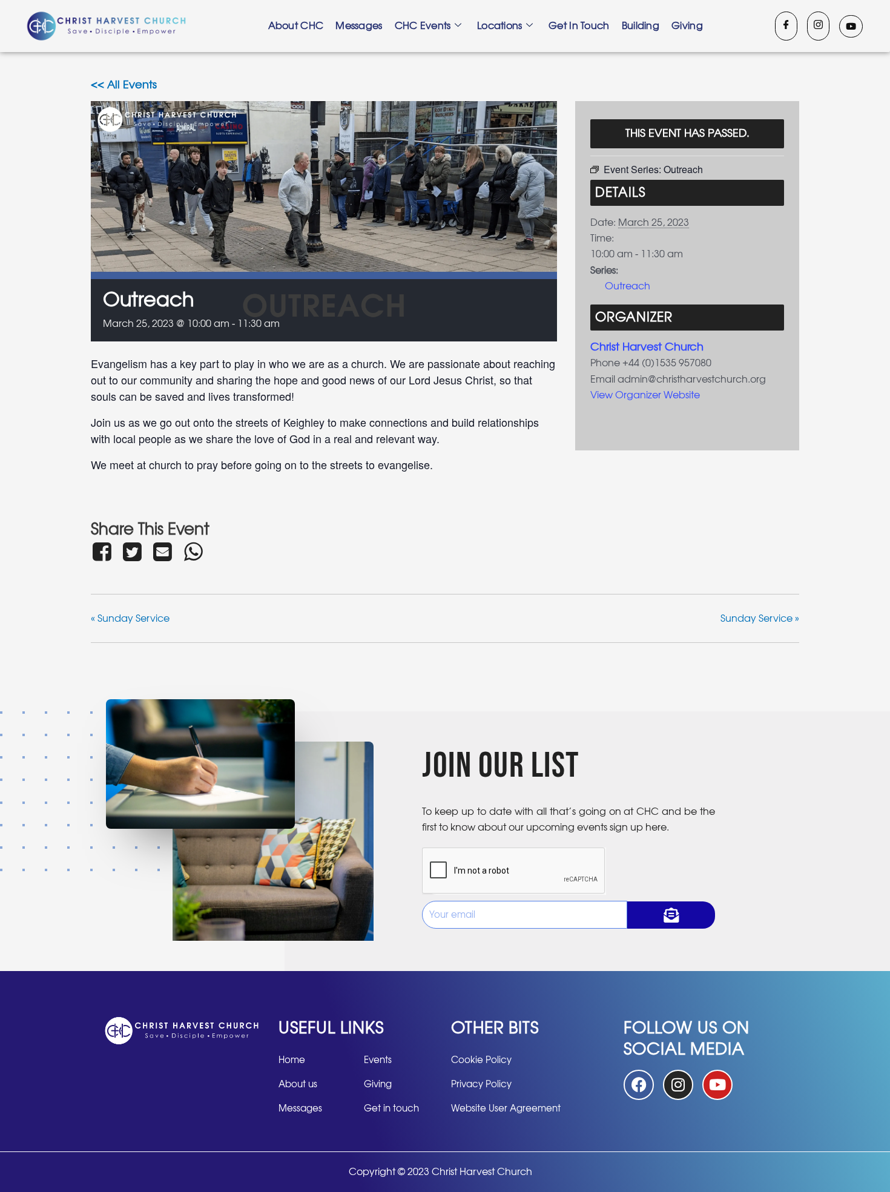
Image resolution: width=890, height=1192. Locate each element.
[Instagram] (818, 26)
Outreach (627, 286)
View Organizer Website (645, 395)
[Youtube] (851, 26)
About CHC (296, 26)
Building (640, 26)
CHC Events (423, 26)
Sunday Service (130, 619)
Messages (358, 26)
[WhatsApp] (193, 551)
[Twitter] (132, 551)
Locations (499, 26)
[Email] (163, 551)
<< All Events (124, 85)
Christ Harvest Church (647, 347)
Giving (687, 26)
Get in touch (579, 26)
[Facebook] (786, 26)
